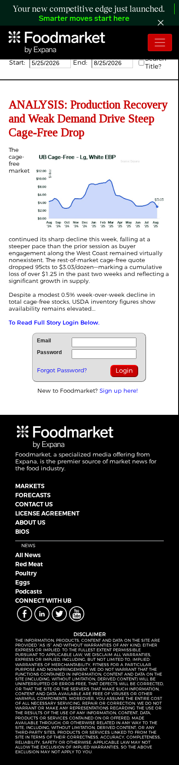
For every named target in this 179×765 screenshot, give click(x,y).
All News (28, 555)
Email (44, 341)
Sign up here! (118, 390)
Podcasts (28, 591)
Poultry (26, 573)
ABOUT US (30, 522)
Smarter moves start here (84, 19)
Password (49, 352)
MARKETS (29, 486)
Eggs (22, 582)
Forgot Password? (62, 370)
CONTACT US (34, 504)
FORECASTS (32, 495)
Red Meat (29, 564)
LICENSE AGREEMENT (47, 513)
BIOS (22, 531)
